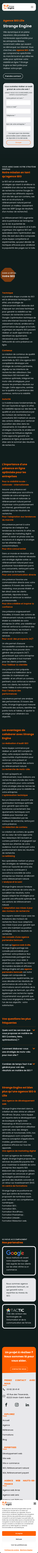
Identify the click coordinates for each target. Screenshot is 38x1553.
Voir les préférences (19, 1545)
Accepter (19, 1533)
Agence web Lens (11, 1495)
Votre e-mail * (11, 107)
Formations (8, 1435)
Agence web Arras (11, 1490)
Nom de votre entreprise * (16, 124)
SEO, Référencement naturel (16, 1468)
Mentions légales (26, 1550)
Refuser (19, 1539)
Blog (5, 1440)
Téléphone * (10, 115)
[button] (35, 1503)
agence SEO (22, 50)
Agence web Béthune (13, 1500)
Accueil (6, 1420)
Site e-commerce (11, 1463)
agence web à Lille (21, 945)
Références (8, 1430)
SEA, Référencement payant (16, 1473)
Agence (6, 1425)
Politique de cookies (12, 1550)
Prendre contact (13, 76)
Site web (7, 1458)
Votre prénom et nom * (15, 98)
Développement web (12, 1454)
